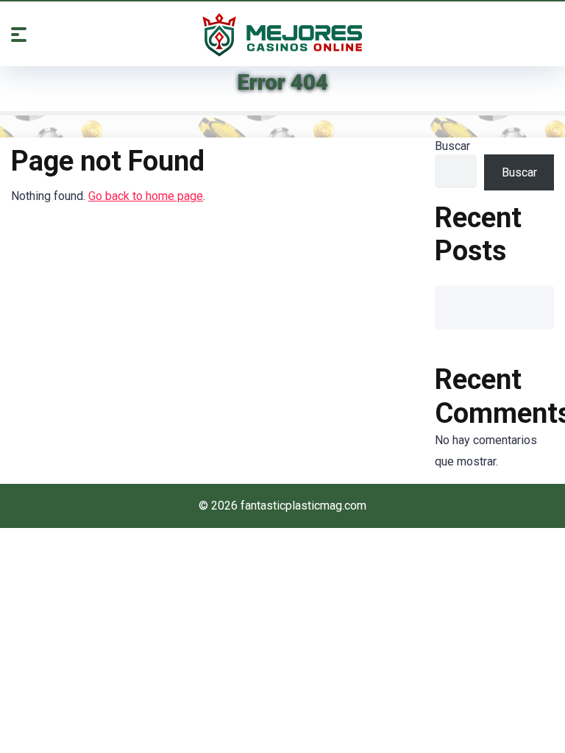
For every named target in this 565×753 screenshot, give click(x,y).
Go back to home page (145, 196)
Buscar (452, 146)
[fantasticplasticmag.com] (282, 34)
